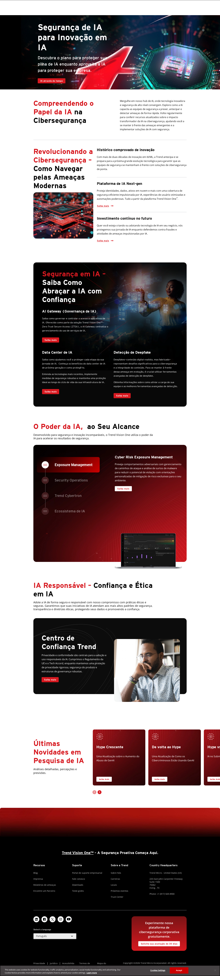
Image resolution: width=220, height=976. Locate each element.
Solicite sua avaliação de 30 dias (159, 944)
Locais (114, 884)
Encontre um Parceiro (44, 890)
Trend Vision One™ (78, 853)
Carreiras (115, 878)
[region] (110, 970)
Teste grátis (78, 890)
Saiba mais (103, 206)
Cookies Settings (157, 970)
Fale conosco (78, 878)
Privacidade (39, 963)
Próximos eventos (119, 890)
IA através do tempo (51, 81)
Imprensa (38, 878)
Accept (179, 970)
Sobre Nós (116, 872)
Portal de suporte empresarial (87, 872)
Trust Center (117, 896)
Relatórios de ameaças (44, 884)
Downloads (77, 884)
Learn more (92, 972)
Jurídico (53, 963)
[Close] (215, 970)
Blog (35, 872)
